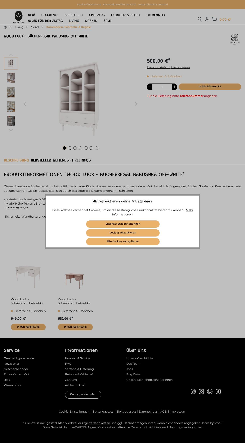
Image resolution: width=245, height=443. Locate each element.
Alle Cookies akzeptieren (123, 241)
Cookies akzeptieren (123, 233)
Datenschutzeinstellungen (123, 224)
